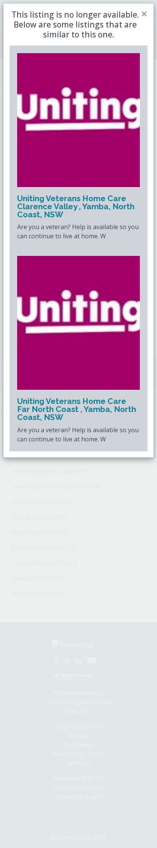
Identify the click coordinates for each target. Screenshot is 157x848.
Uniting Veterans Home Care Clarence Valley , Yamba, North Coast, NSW (76, 206)
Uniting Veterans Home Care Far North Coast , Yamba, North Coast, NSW (76, 409)
